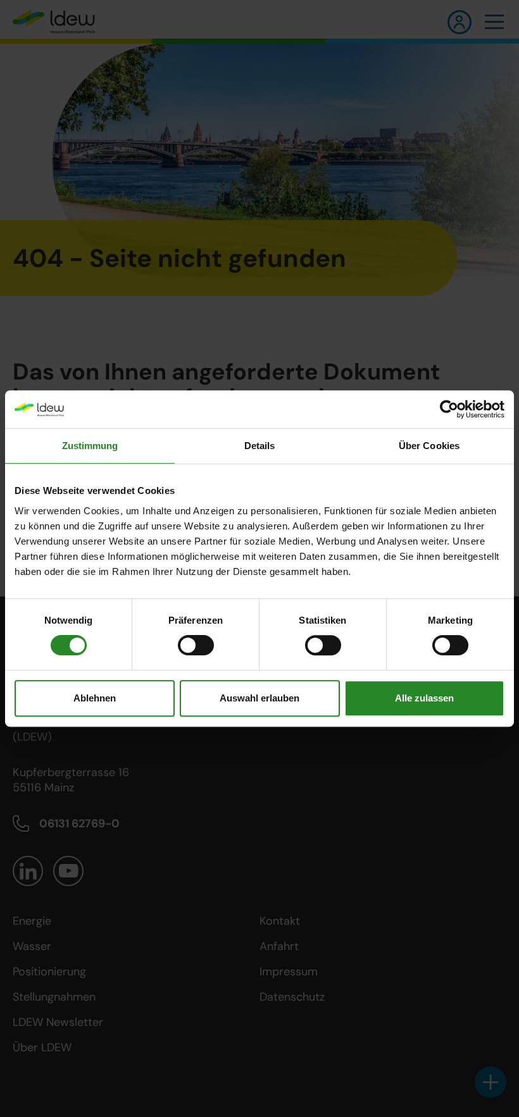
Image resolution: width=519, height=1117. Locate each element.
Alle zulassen (424, 698)
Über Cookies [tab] (429, 445)
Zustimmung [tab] (90, 445)
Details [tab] (259, 445)
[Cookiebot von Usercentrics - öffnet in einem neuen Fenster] (449, 409)
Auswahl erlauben (259, 698)
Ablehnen (94, 698)
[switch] (196, 645)
